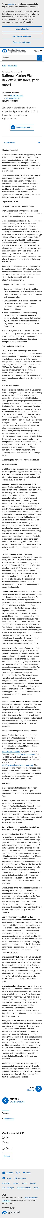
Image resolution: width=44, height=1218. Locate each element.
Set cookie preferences (22, 42)
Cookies (33, 1183)
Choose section (9, 143)
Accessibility (6, 1183)
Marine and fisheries (13, 98)
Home (4, 65)
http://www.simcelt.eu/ (11, 751)
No (7, 1143)
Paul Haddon (9, 1119)
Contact (24, 1183)
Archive (16, 1183)
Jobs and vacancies (24, 1188)
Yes (7, 1137)
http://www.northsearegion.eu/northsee (17, 765)
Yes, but (9, 1148)
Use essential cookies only (22, 36)
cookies (11, 4)
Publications (12, 65)
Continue (7, 1156)
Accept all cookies (22, 29)
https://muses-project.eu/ (25, 754)
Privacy (36, 1188)
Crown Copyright (8, 1188)
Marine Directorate (16, 95)
